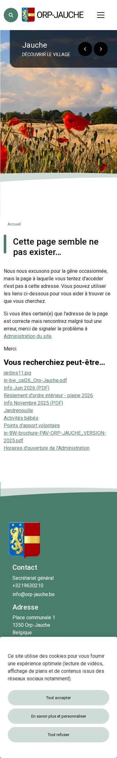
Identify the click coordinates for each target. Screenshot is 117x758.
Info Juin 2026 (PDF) (26, 388)
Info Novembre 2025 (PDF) (33, 403)
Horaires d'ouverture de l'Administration (47, 448)
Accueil (14, 224)
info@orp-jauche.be (33, 594)
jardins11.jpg (17, 373)
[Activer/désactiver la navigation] (101, 15)
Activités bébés (21, 418)
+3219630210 (27, 586)
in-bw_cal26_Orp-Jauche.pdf (35, 380)
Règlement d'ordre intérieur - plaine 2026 (48, 395)
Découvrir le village (46, 54)
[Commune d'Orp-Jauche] (53, 15)
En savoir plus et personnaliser (58, 716)
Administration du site (27, 336)
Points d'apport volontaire (32, 425)
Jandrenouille (18, 410)
